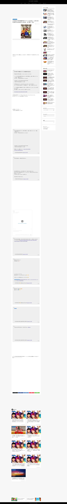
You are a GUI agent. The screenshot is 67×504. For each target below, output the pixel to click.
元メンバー (44, 3)
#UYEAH (15, 241)
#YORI (31, 240)
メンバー (40, 3)
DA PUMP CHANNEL (33, 1)
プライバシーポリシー (46, 127)
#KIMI (36, 240)
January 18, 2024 (25, 152)
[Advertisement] (26, 11)
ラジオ (29, 3)
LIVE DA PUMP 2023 (15, 19)
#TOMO (34, 240)
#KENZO (18, 241)
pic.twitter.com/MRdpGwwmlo (18, 150)
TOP (21, 3)
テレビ (25, 3)
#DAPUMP (21, 240)
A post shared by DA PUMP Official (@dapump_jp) (22, 234)
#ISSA (29, 240)
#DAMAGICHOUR (25, 240)
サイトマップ (45, 126)
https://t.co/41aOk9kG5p (19, 280)
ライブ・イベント (34, 3)
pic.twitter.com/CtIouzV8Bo (23, 241)
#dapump (29, 327)
